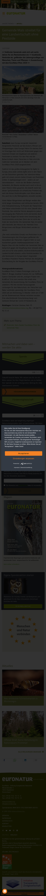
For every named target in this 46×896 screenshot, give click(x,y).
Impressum (17, 467)
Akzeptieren (23, 453)
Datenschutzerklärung (26, 467)
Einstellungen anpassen (23, 458)
